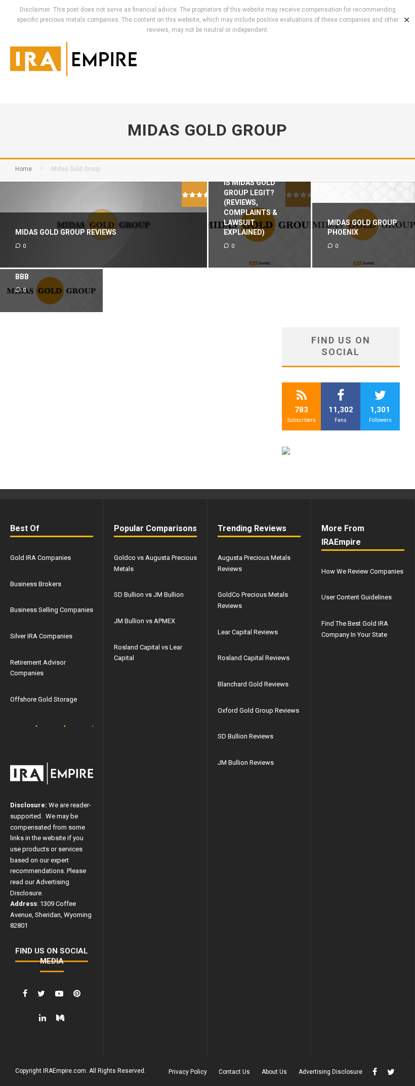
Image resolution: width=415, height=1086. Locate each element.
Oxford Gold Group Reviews (258, 710)
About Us (274, 1072)
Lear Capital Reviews (248, 632)
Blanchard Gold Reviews (253, 684)
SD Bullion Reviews (245, 736)
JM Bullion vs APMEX (144, 621)
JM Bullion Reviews (246, 762)
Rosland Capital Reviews (253, 658)
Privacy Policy (188, 1072)
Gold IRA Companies (40, 557)
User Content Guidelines (356, 597)
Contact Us (234, 1072)
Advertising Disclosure (330, 1072)
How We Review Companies (362, 571)
